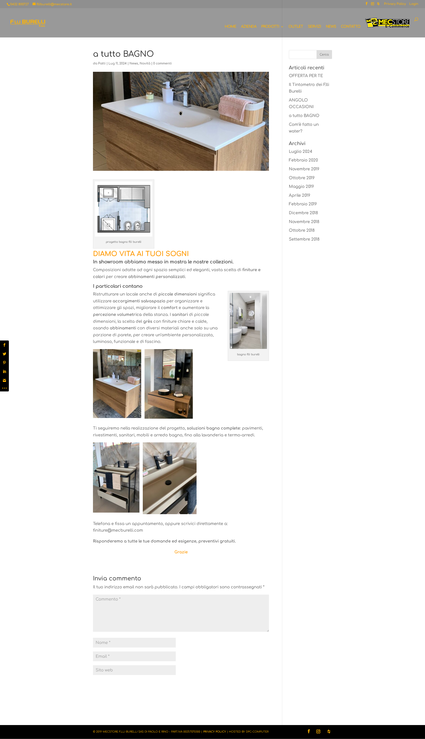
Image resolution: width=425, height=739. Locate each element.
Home (230, 27)
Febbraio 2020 (303, 160)
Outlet (295, 27)
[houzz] (378, 5)
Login (413, 4)
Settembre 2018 (304, 239)
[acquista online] (387, 27)
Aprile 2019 (299, 195)
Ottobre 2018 (302, 230)
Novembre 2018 (304, 222)
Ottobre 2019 (302, 178)
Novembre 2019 (304, 169)
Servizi (314, 27)
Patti (102, 63)
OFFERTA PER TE (306, 76)
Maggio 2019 (301, 186)
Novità (145, 63)
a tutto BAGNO (304, 115)
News (331, 27)
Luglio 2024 (300, 151)
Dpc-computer (257, 731)
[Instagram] (372, 5)
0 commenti (162, 63)
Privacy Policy (395, 4)
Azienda (248, 27)
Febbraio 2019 (303, 204)
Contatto (350, 27)
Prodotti (270, 27)
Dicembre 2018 (303, 213)
